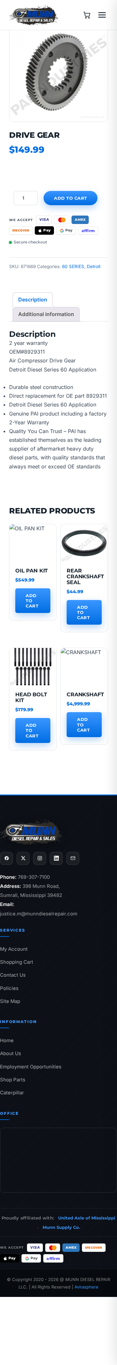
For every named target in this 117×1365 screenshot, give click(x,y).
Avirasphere (86, 1286)
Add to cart (70, 198)
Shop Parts (12, 1080)
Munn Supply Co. (61, 1227)
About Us (10, 1053)
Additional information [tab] (46, 314)
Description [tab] (32, 299)
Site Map (10, 1001)
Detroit (93, 266)
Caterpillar (12, 1093)
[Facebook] (6, 858)
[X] (23, 858)
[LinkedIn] (56, 858)
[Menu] (102, 15)
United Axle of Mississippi (86, 1217)
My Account (14, 949)
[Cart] (87, 15)
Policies (9, 988)
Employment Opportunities (30, 1067)
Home (7, 1040)
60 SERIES (73, 266)
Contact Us (13, 975)
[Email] (72, 858)
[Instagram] (39, 858)
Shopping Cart (16, 962)
